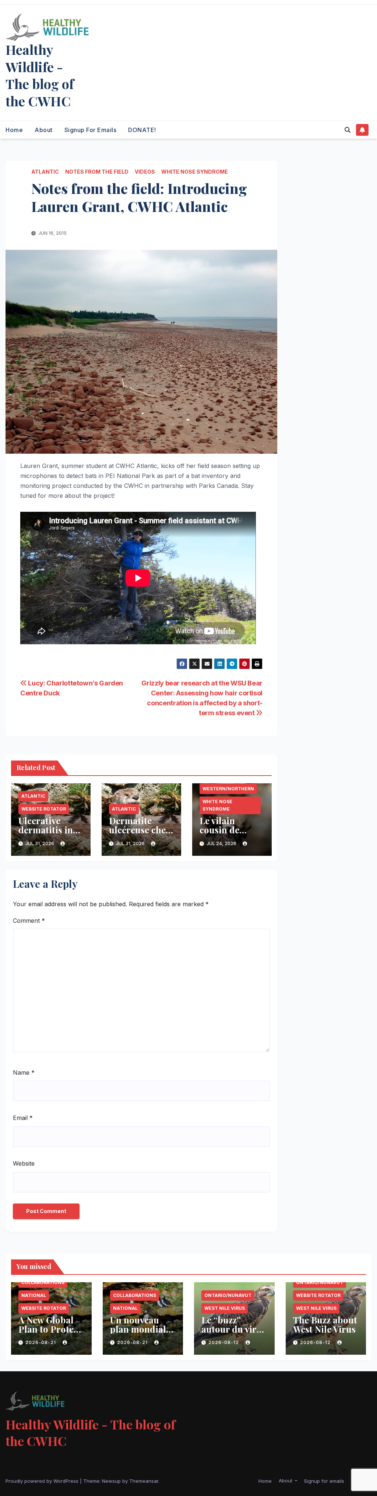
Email (23, 1117)
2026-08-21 (41, 1342)
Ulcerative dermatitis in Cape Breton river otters (45, 834)
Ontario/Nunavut (227, 1295)
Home (14, 130)
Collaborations (42, 1282)
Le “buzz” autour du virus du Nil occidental (233, 1333)
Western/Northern (228, 788)
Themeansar (143, 1481)
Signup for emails (90, 130)
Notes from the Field (96, 172)
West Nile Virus (224, 1308)
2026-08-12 (224, 1342)
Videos (145, 172)
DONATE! (142, 130)
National (33, 1295)
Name (24, 1072)
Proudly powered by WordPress (43, 1481)
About (44, 130)
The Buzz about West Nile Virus (325, 1324)
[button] (347, 130)
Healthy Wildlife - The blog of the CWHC (40, 75)
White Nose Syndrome (194, 172)
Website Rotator (43, 809)
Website (24, 1163)
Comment (29, 920)
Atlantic (45, 172)
